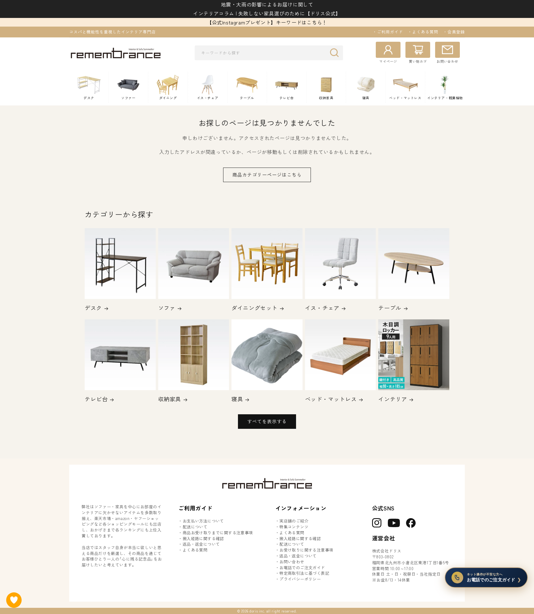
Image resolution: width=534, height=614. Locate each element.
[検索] (336, 52)
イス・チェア (322, 307)
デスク (93, 307)
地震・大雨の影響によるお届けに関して (267, 4)
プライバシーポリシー (300, 579)
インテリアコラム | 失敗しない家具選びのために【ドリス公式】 (267, 13)
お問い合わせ (291, 562)
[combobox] (269, 52)
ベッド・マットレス (331, 399)
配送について (195, 527)
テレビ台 (96, 399)
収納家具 (169, 399)
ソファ (167, 307)
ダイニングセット (254, 307)
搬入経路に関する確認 (203, 538)
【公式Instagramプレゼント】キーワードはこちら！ (267, 22)
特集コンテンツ (293, 527)
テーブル (389, 307)
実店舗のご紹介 (293, 521)
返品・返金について (201, 544)
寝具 (237, 399)
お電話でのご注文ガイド (302, 567)
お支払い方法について (203, 521)
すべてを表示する (267, 421)
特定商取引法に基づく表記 (304, 573)
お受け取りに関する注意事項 (306, 550)
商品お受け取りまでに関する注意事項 (218, 532)
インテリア (392, 399)
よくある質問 (195, 550)
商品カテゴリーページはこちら (267, 174)
